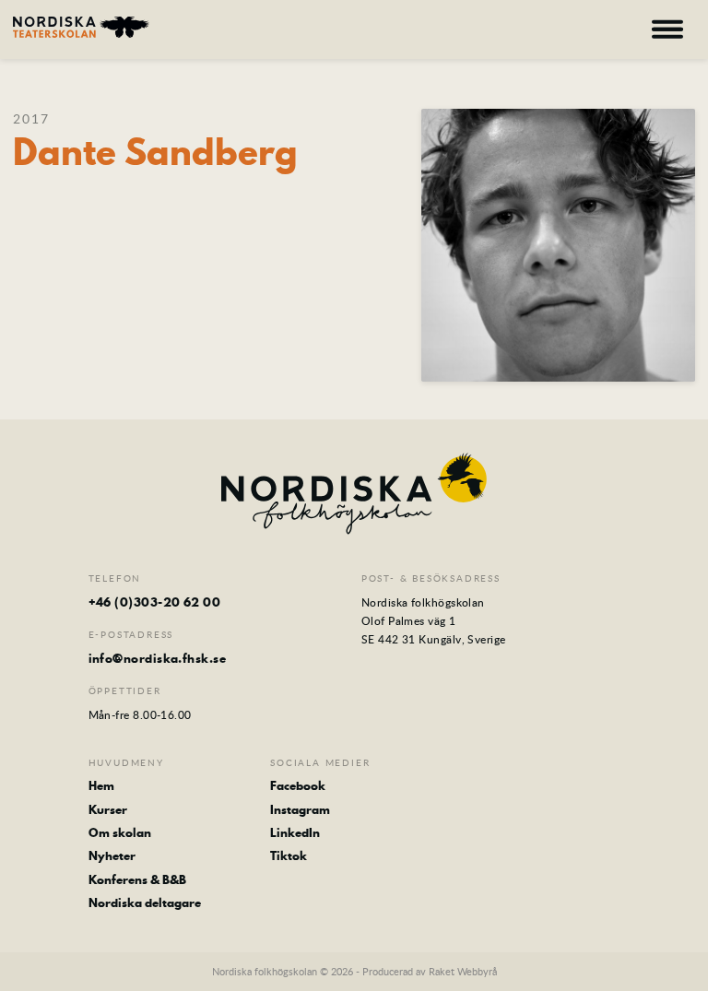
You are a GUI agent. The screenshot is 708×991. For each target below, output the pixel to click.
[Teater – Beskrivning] (81, 27)
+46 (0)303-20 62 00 (154, 602)
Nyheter (112, 855)
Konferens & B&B (137, 879)
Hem (101, 785)
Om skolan (119, 832)
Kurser (107, 809)
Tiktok (288, 855)
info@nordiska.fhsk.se (157, 658)
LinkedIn (295, 832)
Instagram (300, 809)
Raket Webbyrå (463, 971)
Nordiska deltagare (144, 902)
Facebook (297, 785)
